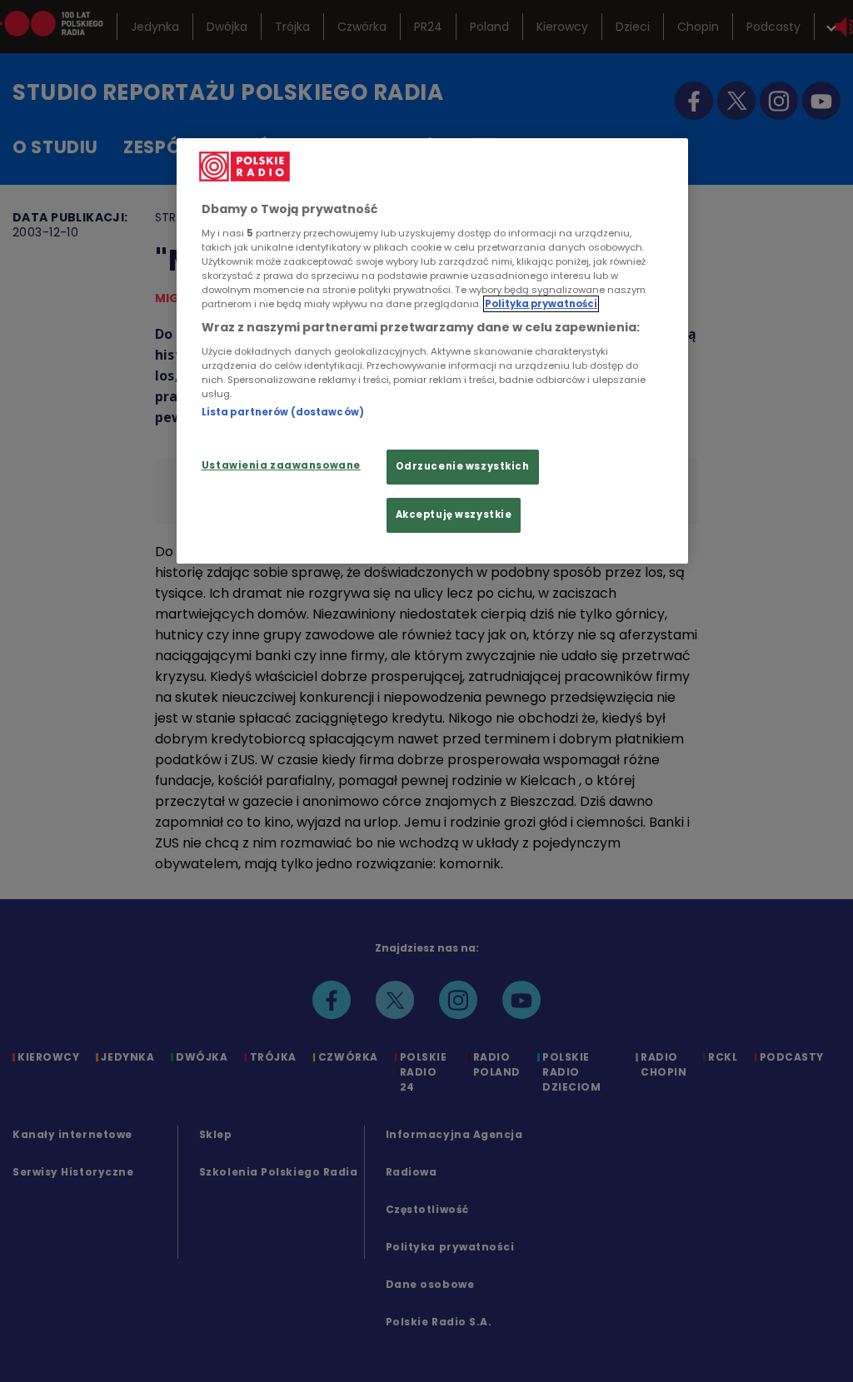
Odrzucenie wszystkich (463, 466)
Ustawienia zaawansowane (281, 465)
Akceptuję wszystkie (454, 514)
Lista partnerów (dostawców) (283, 412)
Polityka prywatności (541, 304)
